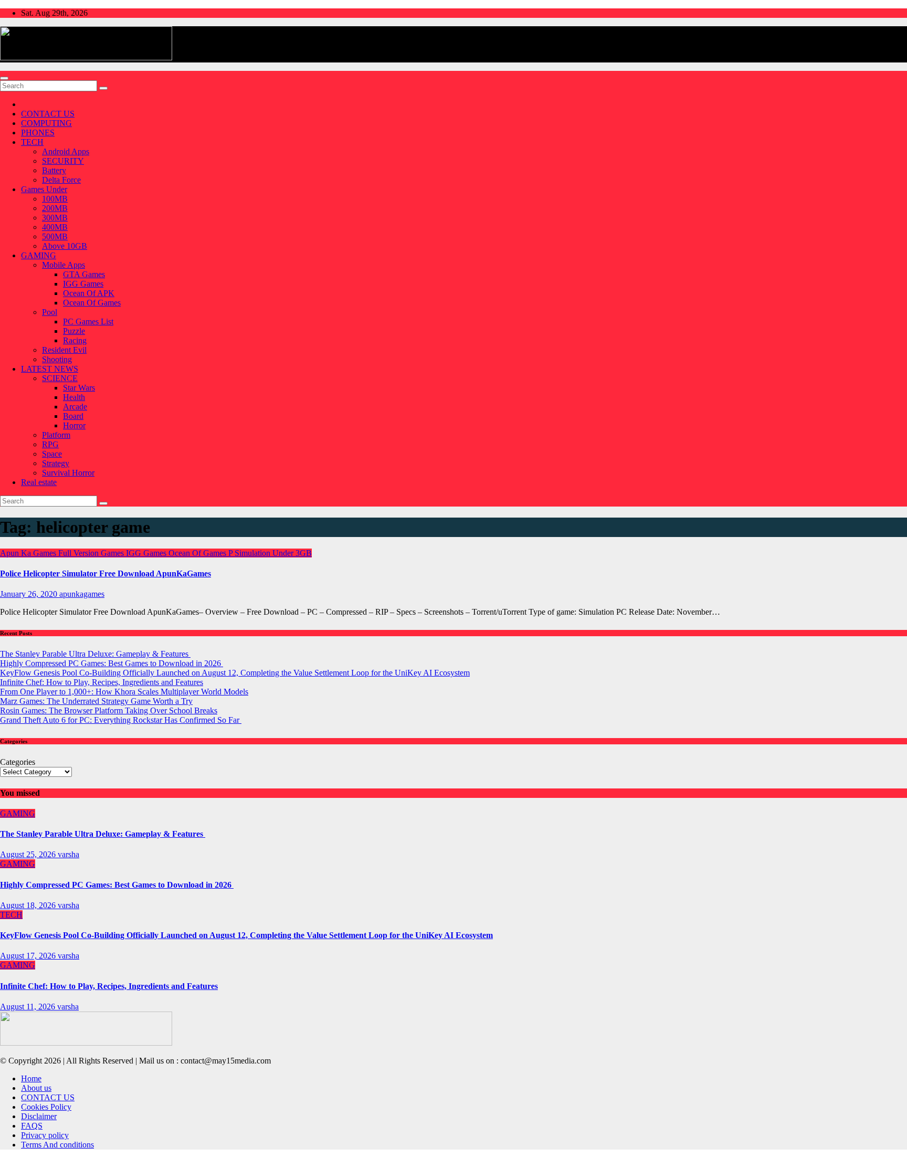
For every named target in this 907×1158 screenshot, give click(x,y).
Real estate (39, 482)
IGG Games (83, 283)
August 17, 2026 (29, 955)
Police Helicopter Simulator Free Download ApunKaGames (105, 573)
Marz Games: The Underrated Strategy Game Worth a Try (96, 701)
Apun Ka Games (29, 553)
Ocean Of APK (88, 293)
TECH (32, 142)
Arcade (75, 406)
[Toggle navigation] (4, 78)
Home (31, 1078)
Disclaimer (39, 1116)
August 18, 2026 (29, 905)
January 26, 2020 (29, 593)
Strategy (55, 463)
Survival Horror (68, 472)
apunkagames (81, 593)
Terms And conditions (57, 1144)
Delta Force (61, 179)
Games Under (44, 189)
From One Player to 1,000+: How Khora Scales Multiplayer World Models (124, 691)
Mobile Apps (63, 264)
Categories (17, 761)
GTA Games (84, 274)
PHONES (38, 132)
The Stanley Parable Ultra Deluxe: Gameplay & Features (95, 653)
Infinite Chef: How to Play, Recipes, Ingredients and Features (101, 682)
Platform (56, 434)
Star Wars (79, 387)
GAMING (38, 255)
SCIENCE (60, 378)
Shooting (57, 359)
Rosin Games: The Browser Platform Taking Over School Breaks (108, 710)
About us (36, 1087)
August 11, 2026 (28, 1006)
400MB (55, 227)
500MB (55, 236)
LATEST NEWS (49, 368)
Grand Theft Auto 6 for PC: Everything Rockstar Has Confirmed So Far (120, 719)
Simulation (253, 553)
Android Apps (65, 151)
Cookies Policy (46, 1106)
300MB (55, 217)
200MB (55, 208)
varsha (68, 854)
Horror (74, 425)
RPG (50, 444)
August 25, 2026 (29, 854)
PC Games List (88, 321)
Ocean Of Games (92, 302)
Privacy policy (45, 1135)
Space (52, 453)
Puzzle (74, 331)
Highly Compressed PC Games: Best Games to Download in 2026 (111, 663)
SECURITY (63, 160)
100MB (55, 198)
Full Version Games (92, 553)
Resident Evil (64, 349)
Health (74, 397)
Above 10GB (64, 245)
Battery (54, 170)
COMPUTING (46, 123)
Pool (49, 312)
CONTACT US (48, 113)
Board (73, 416)
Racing (75, 340)
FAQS (32, 1125)
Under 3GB (292, 553)
